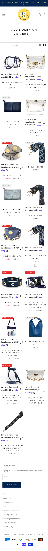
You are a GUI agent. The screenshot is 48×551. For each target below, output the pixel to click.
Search (5, 506)
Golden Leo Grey (12, 175)
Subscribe (11, 485)
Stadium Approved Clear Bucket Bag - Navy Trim (12, 397)
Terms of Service (9, 523)
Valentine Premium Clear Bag (35, 86)
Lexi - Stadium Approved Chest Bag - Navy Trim (36, 305)
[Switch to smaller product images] (44, 45)
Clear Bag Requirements (11, 518)
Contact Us (6, 498)
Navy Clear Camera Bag (12, 83)
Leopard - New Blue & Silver (35, 257)
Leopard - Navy (36, 215)
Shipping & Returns (9, 514)
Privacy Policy (7, 502)
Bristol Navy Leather (12, 123)
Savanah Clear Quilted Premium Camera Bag (35, 400)
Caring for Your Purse (10, 510)
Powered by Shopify (35, 534)
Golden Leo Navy (12, 256)
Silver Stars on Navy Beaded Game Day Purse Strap (12, 448)
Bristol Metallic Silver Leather (12, 211)
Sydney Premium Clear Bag (35, 131)
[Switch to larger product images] (40, 45)
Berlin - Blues (35, 167)
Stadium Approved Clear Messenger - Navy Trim (12, 352)
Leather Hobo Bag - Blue (35, 343)
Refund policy (7, 527)
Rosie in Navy (12, 302)
